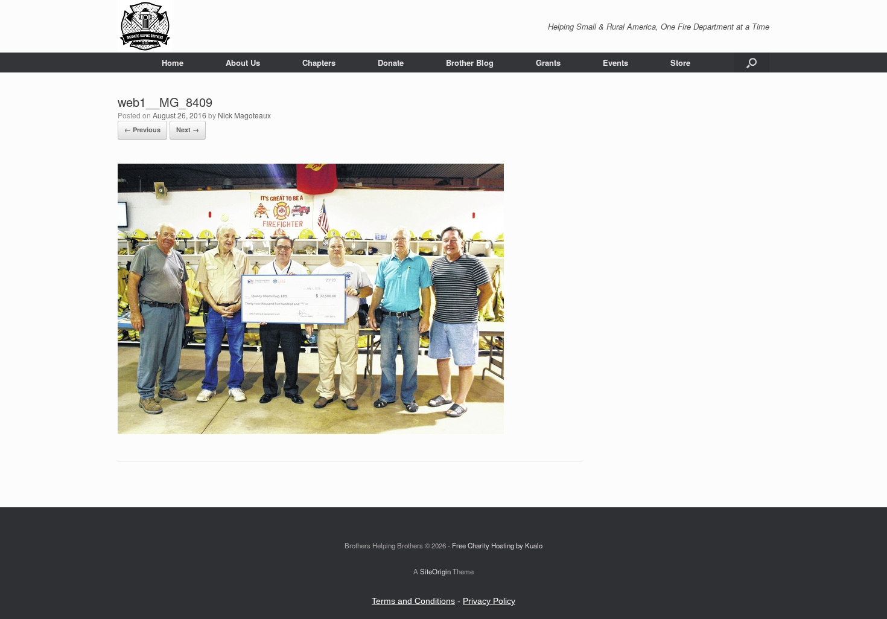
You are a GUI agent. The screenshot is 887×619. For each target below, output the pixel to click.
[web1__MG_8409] (311, 431)
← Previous (142, 129)
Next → (187, 129)
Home (172, 62)
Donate (391, 62)
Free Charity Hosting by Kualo (497, 545)
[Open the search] (751, 62)
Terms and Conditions (413, 601)
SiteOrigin (435, 571)
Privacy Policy (489, 601)
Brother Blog (470, 62)
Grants (548, 62)
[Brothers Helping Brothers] (145, 26)
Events (615, 62)
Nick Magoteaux (244, 115)
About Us (243, 62)
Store (680, 62)
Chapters (318, 62)
